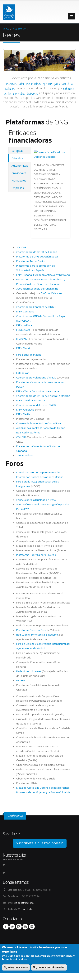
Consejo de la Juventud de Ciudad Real (38, 423)
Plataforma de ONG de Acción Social (37, 256)
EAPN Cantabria (25, 311)
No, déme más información (49, 967)
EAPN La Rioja (24, 325)
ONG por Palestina (51, 293)
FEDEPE (20, 680)
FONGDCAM (23, 330)
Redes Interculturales (28, 671)
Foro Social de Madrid (28, 354)
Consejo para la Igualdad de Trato (36, 500)
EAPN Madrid (23, 348)
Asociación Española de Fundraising (37, 288)
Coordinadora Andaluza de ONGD (36, 405)
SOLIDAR (21, 247)
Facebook (6, 926)
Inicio (6, 29)
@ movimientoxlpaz (13, 859)
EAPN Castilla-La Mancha (30, 400)
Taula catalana (25, 455)
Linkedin (32, 926)
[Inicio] (9, 11)
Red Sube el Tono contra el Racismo (37, 634)
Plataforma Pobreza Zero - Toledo (36, 555)
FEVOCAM (21, 339)
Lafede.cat (22, 373)
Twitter (12, 926)
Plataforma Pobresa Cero (31, 630)
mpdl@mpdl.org (24, 902)
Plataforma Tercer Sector (30, 261)
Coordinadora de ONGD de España (36, 252)
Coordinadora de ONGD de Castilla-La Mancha (43, 396)
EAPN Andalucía (25, 409)
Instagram (19, 926)
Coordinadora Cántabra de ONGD (36, 307)
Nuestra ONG (20, 29)
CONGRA (21, 437)
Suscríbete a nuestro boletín (39, 843)
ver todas (28, 909)
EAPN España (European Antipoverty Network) (43, 275)
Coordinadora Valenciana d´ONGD (36, 377)
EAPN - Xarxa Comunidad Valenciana (37, 391)
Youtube (25, 926)
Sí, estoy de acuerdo (16, 967)
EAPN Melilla (23, 414)
